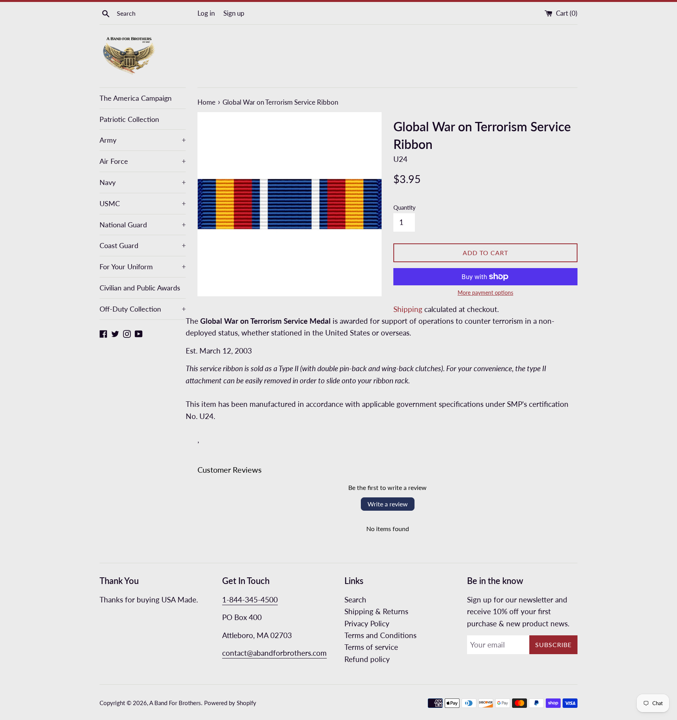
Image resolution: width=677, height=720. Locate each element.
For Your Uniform (143, 266)
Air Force (143, 161)
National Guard (143, 224)
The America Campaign (136, 98)
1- (225, 599)
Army (143, 140)
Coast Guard (143, 245)
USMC (143, 203)
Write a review (387, 504)
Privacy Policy (366, 623)
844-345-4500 (253, 599)
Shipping (407, 309)
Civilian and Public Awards (140, 287)
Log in (206, 13)
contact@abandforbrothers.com (274, 652)
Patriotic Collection (129, 119)
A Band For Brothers (175, 702)
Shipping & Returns (376, 611)
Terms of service (371, 646)
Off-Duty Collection (143, 309)
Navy (143, 182)
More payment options (485, 292)
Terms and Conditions (380, 635)
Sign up (233, 13)
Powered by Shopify (230, 702)
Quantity (404, 207)
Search (355, 599)
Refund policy (367, 659)
